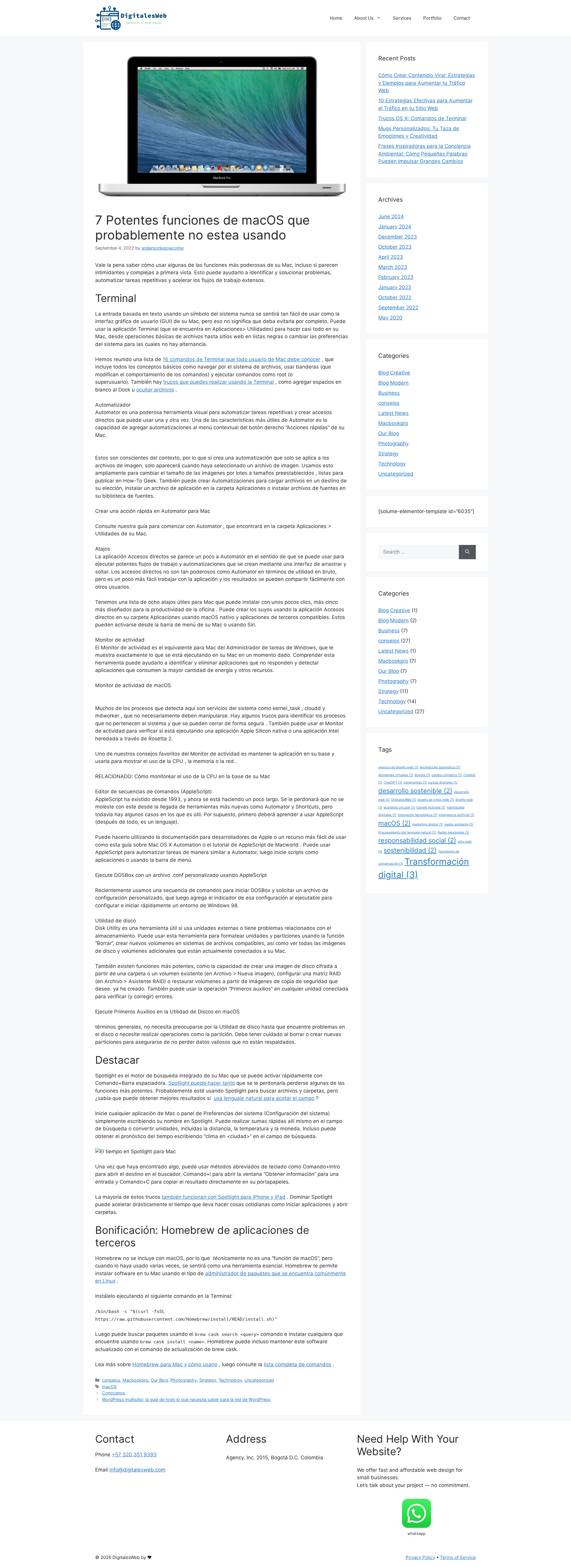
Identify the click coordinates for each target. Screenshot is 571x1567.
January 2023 (394, 287)
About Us (364, 18)
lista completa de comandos (297, 1364)
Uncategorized (259, 1380)
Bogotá (422, 775)
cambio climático (447, 775)
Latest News (393, 413)
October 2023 (395, 247)
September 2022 (398, 308)
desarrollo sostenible (415, 791)
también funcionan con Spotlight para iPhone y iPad (224, 1197)
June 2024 (391, 217)
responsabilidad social (417, 840)
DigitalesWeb (403, 800)
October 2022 (394, 297)
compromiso (415, 782)
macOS (109, 1386)
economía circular (399, 807)
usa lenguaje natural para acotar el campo (264, 1098)
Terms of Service (458, 1557)
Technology (230, 1380)
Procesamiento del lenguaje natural (407, 832)
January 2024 (394, 227)
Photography (183, 1380)
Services (402, 18)
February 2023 (395, 277)
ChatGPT (393, 782)
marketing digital (427, 824)
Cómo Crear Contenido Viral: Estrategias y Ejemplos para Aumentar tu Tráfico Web (426, 82)
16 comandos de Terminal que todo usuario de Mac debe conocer (241, 359)
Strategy (207, 1380)
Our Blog (159, 1380)
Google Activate (430, 807)
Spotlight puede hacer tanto (201, 1083)
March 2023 (392, 267)
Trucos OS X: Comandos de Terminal (422, 118)
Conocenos (113, 1392)
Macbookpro (135, 1380)
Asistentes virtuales (395, 775)
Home (336, 18)
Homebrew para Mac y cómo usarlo (174, 1364)
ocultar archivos (155, 390)
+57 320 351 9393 (134, 1455)
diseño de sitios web (436, 800)
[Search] (467, 552)
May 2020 (390, 318)
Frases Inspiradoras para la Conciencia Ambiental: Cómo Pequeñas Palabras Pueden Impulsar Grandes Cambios (424, 153)
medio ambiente (458, 824)
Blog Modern (393, 383)
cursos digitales (442, 782)
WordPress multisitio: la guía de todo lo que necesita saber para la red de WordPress (186, 1399)
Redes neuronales (453, 832)
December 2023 (397, 237)
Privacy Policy (420, 1557)
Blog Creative (394, 373)
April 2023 (390, 257)
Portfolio (432, 18)
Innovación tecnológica (417, 815)
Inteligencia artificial (456, 815)
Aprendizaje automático (440, 767)
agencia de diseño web (398, 767)
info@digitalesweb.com (137, 1470)
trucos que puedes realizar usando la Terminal (218, 382)
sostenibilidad (410, 850)
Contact (462, 18)
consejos (111, 1380)
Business (389, 393)
